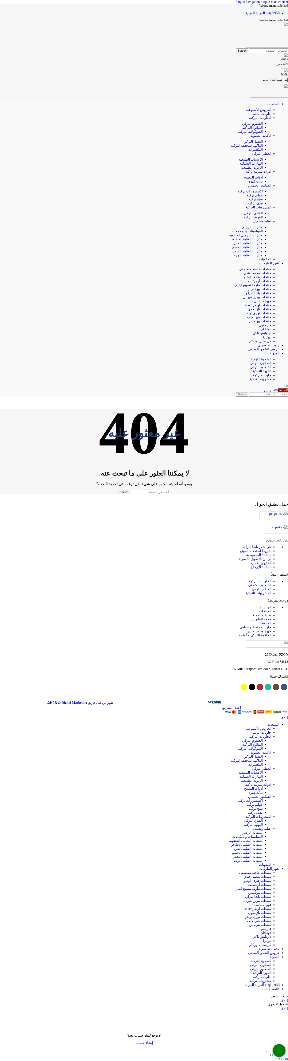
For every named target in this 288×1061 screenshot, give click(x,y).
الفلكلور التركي (260, 367)
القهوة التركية (253, 217)
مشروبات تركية (260, 379)
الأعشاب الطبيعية (250, 159)
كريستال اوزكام (260, 341)
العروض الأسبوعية (258, 109)
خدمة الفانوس (261, 619)
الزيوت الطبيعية (252, 167)
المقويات (265, 259)
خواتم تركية (255, 195)
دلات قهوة (256, 181)
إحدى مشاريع (231, 707)
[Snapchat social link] (244, 687)
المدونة (266, 623)
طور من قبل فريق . (80, 702)
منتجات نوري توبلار (258, 313)
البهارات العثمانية (251, 163)
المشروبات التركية (258, 207)
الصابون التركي (260, 363)
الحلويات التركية (260, 118)
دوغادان (265, 329)
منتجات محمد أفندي (257, 273)
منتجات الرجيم (252, 227)
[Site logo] (267, 46)
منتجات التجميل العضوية (246, 235)
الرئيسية (265, 607)
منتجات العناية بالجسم (247, 247)
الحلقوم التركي (252, 123)
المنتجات (265, 611)
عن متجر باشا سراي (257, 547)
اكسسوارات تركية (250, 191)
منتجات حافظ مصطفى (255, 269)
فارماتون (265, 325)
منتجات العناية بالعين (248, 243)
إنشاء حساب (144, 1043)
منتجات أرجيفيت (259, 281)
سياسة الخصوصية (258, 555)
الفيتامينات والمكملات (247, 231)
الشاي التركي (253, 213)
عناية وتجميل (262, 221)
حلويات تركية (262, 375)
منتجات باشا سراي (258, 293)
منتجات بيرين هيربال (257, 297)
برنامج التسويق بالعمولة (254, 559)
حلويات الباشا (262, 114)
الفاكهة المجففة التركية (247, 145)
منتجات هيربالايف (259, 317)
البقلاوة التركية (252, 127)
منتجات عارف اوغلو (257, 277)
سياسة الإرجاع (261, 567)
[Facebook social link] (284, 687)
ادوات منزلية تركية (258, 171)
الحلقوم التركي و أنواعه (255, 635)
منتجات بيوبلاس (260, 321)
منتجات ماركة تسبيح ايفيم (253, 285)
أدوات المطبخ (253, 177)
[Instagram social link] (276, 687)
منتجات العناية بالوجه (248, 255)
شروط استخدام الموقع (255, 551)
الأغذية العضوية (260, 135)
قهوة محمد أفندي (259, 631)
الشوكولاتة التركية (250, 131)
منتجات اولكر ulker (258, 305)
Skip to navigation (248, 2)
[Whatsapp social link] (268, 687)
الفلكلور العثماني (259, 185)
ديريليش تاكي (262, 333)
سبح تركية (256, 199)
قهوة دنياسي (262, 301)
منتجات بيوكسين (259, 289)
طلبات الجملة (261, 615)
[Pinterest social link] (252, 687)
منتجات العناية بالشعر (248, 251)
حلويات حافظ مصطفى (255, 627)
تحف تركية (255, 203)
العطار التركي (261, 153)
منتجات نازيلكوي (259, 309)
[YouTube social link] (260, 687)
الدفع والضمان (261, 563)
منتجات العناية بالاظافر (247, 239)
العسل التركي (253, 141)
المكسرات (255, 149)
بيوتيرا (267, 337)
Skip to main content (274, 2)
